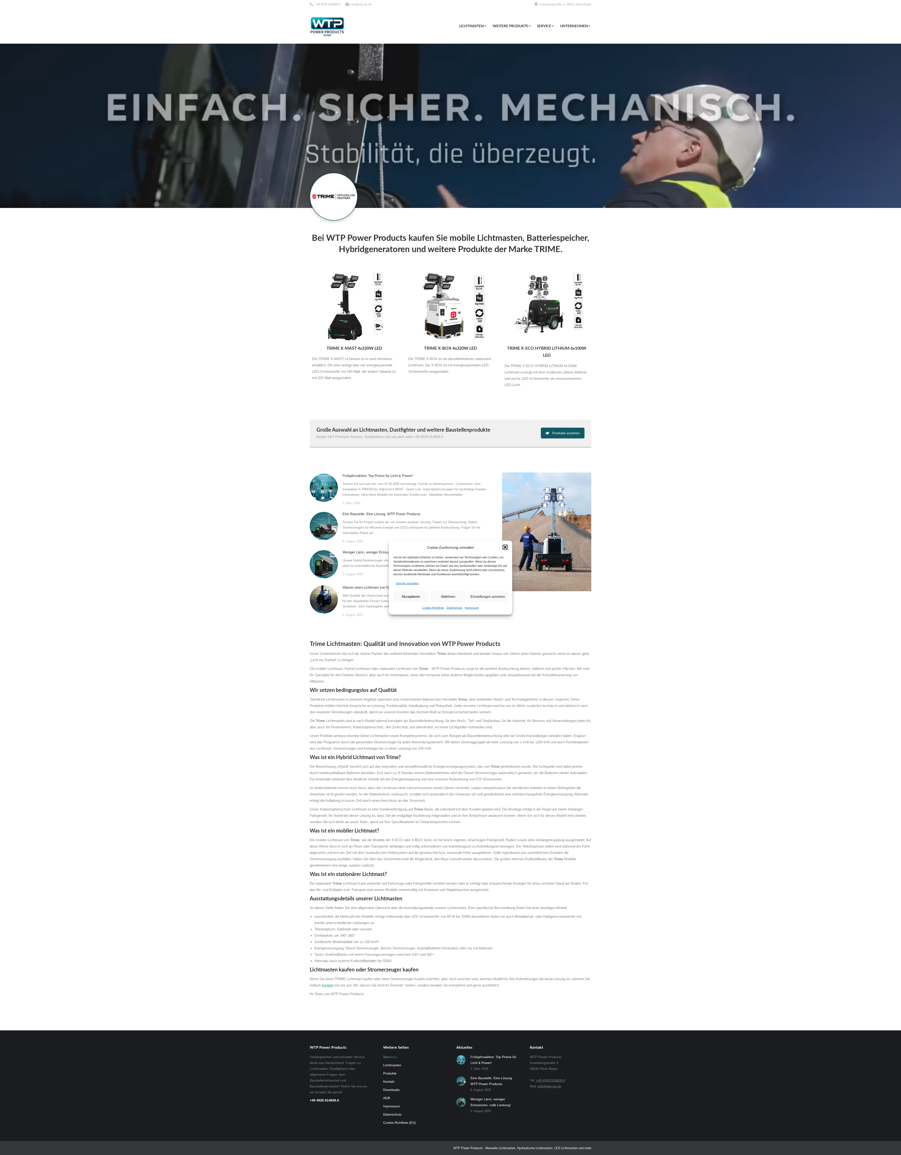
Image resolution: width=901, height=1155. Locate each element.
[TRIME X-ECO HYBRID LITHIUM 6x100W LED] (546, 307)
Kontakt (327, 985)
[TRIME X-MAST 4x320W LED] (354, 307)
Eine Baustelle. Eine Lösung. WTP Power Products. (382, 514)
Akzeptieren (411, 597)
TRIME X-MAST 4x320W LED (354, 348)
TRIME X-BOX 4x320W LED (450, 348)
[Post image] (324, 488)
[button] (505, 547)
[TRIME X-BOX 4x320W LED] (450, 307)
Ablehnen (448, 597)
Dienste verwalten (407, 583)
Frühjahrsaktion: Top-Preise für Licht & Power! (378, 476)
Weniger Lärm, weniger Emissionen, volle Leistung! (382, 552)
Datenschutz (454, 607)
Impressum (472, 607)
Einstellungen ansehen (487, 597)
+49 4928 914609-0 (328, 4)
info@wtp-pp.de (360, 4)
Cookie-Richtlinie (433, 607)
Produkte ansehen (566, 433)
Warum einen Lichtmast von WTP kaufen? (375, 587)
